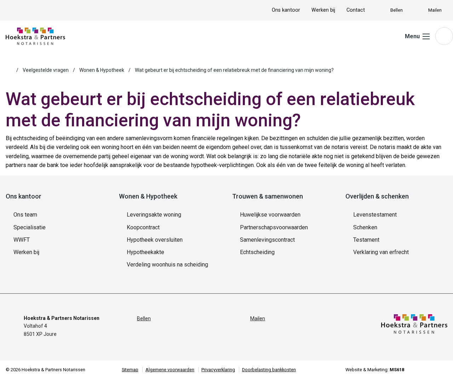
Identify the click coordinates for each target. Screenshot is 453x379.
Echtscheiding (257, 252)
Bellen (144, 318)
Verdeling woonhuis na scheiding (167, 264)
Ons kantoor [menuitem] (286, 10)
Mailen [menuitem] (435, 10)
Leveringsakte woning (154, 214)
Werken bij (26, 252)
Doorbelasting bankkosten (269, 369)
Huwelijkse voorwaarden (270, 214)
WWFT (21, 239)
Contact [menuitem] (355, 10)
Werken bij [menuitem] (323, 10)
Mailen (257, 318)
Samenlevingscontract (267, 239)
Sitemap (130, 369)
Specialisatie (29, 227)
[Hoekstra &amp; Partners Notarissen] (35, 36)
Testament (366, 239)
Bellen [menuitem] (396, 10)
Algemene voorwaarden (169, 369)
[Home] (9, 70)
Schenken (365, 227)
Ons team (25, 214)
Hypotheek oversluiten (155, 239)
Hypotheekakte (145, 252)
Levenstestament (375, 214)
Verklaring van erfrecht (381, 252)
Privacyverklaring (218, 369)
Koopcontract (143, 227)
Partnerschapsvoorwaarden (274, 227)
